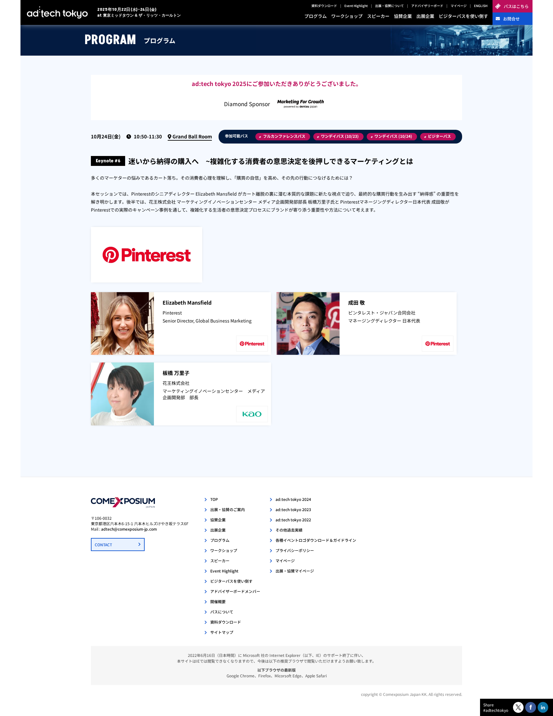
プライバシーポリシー (295, 550)
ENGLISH (480, 5)
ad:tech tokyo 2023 (293, 509)
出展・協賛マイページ (295, 570)
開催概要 (218, 601)
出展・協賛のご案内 (227, 509)
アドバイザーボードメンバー (235, 591)
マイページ (459, 5)
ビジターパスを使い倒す (463, 16)
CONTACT (103, 544)
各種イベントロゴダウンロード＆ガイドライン (316, 540)
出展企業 (425, 16)
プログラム (315, 16)
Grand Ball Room (192, 136)
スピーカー (378, 16)
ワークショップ (347, 16)
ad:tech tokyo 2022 (293, 519)
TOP (214, 499)
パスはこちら (516, 6)
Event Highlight (356, 5)
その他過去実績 (289, 530)
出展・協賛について (389, 5)
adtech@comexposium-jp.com (129, 529)
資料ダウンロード (324, 5)
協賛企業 (403, 16)
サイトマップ (221, 632)
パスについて (221, 611)
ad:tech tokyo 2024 (293, 499)
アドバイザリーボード (427, 5)
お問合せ (511, 19)
